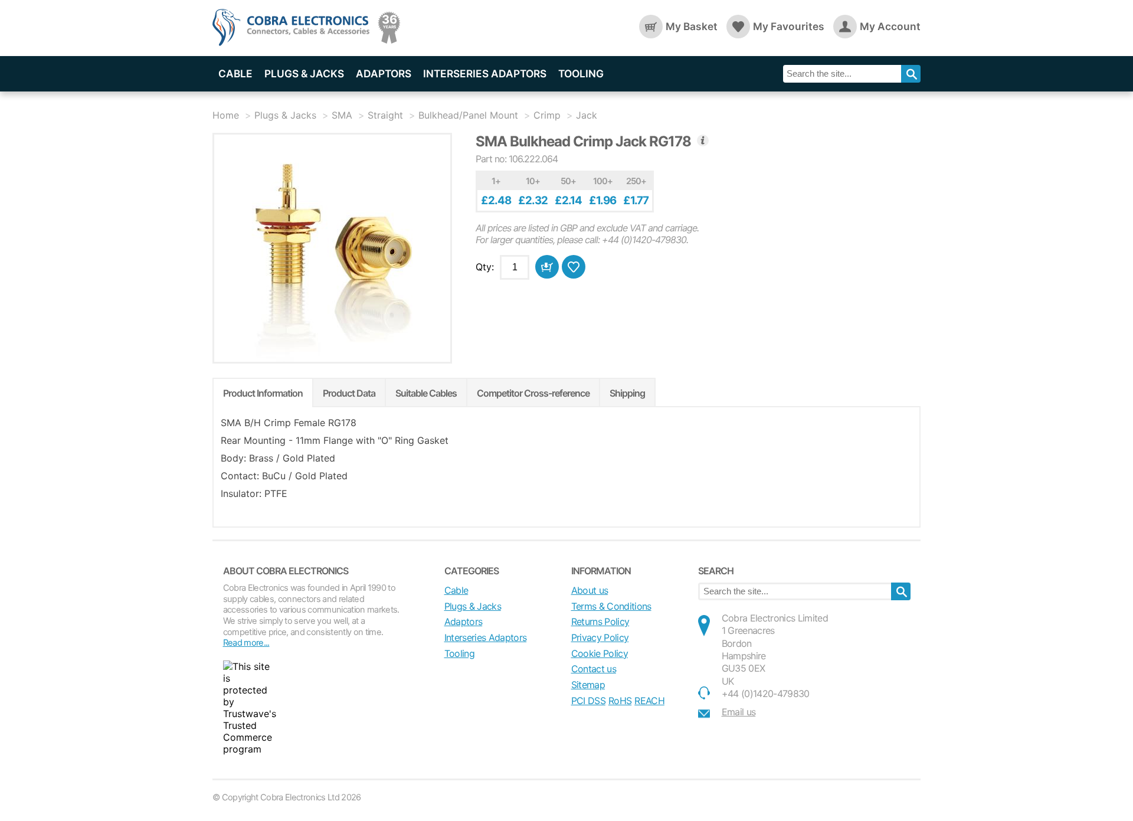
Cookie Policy (599, 653)
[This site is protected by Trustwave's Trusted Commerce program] (249, 707)
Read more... (246, 642)
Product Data (349, 393)
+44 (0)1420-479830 (766, 693)
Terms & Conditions (611, 606)
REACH (649, 700)
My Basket (692, 26)
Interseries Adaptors (484, 73)
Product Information (263, 393)
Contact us (593, 669)
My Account (890, 26)
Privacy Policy (600, 637)
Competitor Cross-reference (533, 393)
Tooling (581, 73)
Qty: (485, 267)
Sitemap (588, 685)
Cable (235, 73)
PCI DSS (588, 700)
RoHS (619, 700)
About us (589, 590)
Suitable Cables (426, 393)
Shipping (627, 393)
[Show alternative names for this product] (703, 140)
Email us (739, 712)
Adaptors (383, 73)
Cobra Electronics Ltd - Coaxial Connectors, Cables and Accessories (295, 28)
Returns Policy (600, 621)
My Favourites (788, 26)
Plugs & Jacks (304, 73)
